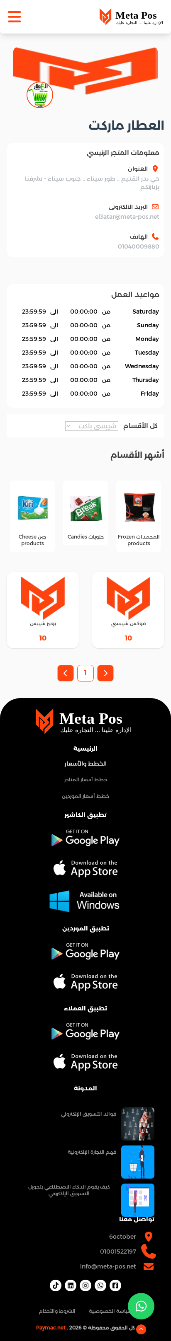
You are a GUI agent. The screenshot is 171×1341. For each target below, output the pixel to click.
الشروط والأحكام (57, 1311)
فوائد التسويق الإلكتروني (88, 1114)
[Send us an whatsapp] (141, 1306)
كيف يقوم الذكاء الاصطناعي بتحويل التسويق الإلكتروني (69, 1190)
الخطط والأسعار (86, 763)
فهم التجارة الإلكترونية (92, 1152)
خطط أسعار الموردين (85, 796)
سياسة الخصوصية (110, 1311)
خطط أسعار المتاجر (85, 779)
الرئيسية (85, 748)
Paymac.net (51, 1327)
